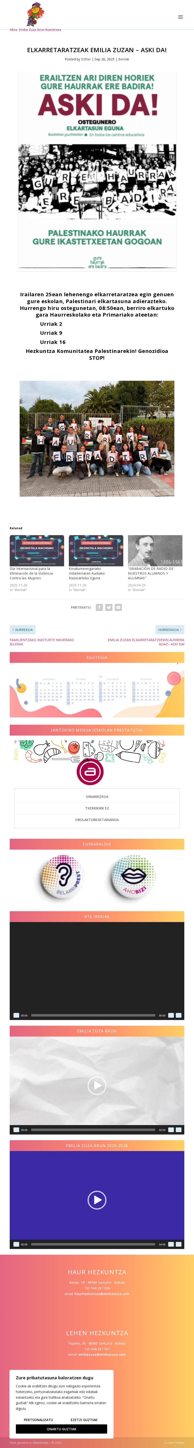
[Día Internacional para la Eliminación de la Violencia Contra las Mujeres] (37, 550)
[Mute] (171, 1015)
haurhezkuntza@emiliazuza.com (102, 1293)
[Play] (16, 1015)
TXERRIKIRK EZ (97, 808)
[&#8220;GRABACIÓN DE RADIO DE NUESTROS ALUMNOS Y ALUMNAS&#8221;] (155, 550)
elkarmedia (40, 1442)
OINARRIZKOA (97, 796)
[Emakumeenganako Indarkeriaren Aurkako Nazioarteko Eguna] (96, 550)
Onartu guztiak (61, 1429)
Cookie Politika (174, 1442)
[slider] (93, 1130)
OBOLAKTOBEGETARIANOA (97, 819)
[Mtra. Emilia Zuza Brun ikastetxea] (35, 14)
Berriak (123, 59)
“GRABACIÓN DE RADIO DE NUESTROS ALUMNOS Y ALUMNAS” (150, 573)
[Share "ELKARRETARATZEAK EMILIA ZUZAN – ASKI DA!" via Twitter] (109, 607)
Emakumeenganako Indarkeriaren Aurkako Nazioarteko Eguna (87, 573)
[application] (97, 971)
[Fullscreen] (178, 1015)
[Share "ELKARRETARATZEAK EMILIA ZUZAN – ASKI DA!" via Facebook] (99, 607)
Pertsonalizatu (38, 1420)
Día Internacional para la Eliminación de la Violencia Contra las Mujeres (31, 573)
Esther (86, 59)
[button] (97, 1085)
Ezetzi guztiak (84, 1420)
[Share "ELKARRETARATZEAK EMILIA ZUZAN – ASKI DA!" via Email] (118, 607)
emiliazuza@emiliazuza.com (102, 1354)
